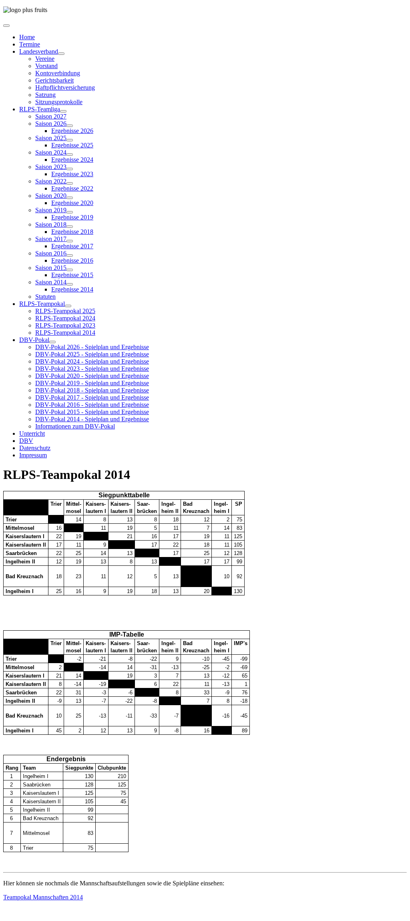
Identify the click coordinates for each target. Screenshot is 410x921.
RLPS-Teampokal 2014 (65, 332)
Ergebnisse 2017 (72, 246)
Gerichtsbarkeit (54, 80)
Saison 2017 (50, 238)
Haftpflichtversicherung (65, 87)
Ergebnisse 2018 (72, 231)
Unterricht (32, 433)
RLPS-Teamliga (39, 109)
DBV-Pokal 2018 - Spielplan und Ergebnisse (92, 390)
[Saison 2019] (69, 212)
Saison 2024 (50, 152)
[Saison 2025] (69, 140)
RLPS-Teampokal (42, 303)
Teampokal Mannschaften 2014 (43, 897)
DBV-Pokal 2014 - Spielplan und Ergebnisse (92, 419)
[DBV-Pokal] (52, 342)
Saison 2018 (50, 224)
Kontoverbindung (57, 73)
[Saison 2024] (69, 154)
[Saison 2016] (69, 255)
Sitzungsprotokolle (58, 102)
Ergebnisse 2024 (72, 159)
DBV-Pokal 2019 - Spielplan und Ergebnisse (92, 383)
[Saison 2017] (69, 241)
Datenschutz (34, 447)
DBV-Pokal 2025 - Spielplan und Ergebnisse (92, 354)
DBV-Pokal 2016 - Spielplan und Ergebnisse (92, 404)
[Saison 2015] (69, 270)
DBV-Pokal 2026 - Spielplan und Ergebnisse (92, 347)
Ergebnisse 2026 (72, 130)
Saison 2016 (50, 253)
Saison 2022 (50, 181)
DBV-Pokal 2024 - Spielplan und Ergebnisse (92, 361)
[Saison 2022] (69, 183)
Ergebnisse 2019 (72, 217)
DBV (26, 440)
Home (27, 37)
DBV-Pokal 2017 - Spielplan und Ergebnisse (92, 397)
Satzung (45, 94)
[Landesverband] (61, 53)
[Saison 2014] (69, 284)
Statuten (45, 296)
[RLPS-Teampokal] (68, 306)
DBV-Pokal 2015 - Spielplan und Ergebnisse (92, 411)
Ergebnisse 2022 (72, 188)
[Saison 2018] (69, 226)
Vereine (44, 58)
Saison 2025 (50, 138)
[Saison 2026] (69, 126)
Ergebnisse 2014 (72, 289)
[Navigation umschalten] (6, 25)
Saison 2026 (50, 123)
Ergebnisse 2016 (72, 260)
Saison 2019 (50, 210)
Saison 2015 (50, 267)
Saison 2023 (50, 166)
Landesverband (38, 51)
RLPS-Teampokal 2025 (65, 311)
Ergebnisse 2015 (72, 274)
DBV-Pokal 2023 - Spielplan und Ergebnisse (92, 368)
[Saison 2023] (69, 169)
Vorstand (46, 65)
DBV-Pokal (34, 339)
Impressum (33, 455)
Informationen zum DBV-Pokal (75, 426)
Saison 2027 (50, 116)
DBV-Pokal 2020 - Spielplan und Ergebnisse (92, 375)
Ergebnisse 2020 (72, 202)
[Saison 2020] (69, 198)
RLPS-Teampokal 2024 (65, 318)
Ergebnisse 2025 (72, 145)
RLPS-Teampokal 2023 (65, 325)
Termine (29, 44)
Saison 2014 (50, 282)
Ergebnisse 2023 (72, 174)
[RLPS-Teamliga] (63, 111)
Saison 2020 (50, 195)
